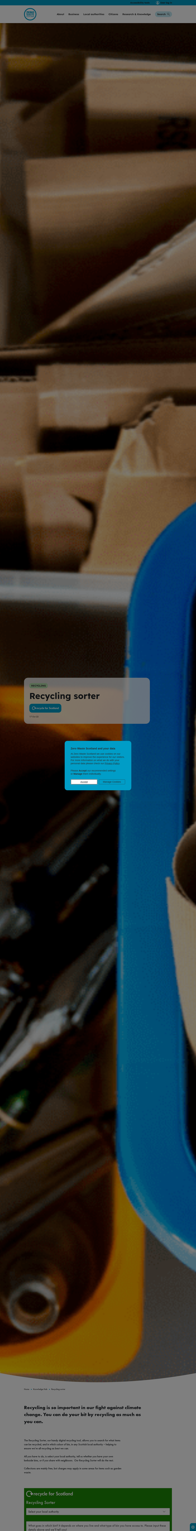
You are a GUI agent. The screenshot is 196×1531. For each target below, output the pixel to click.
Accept (84, 782)
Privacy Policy (112, 763)
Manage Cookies (112, 782)
